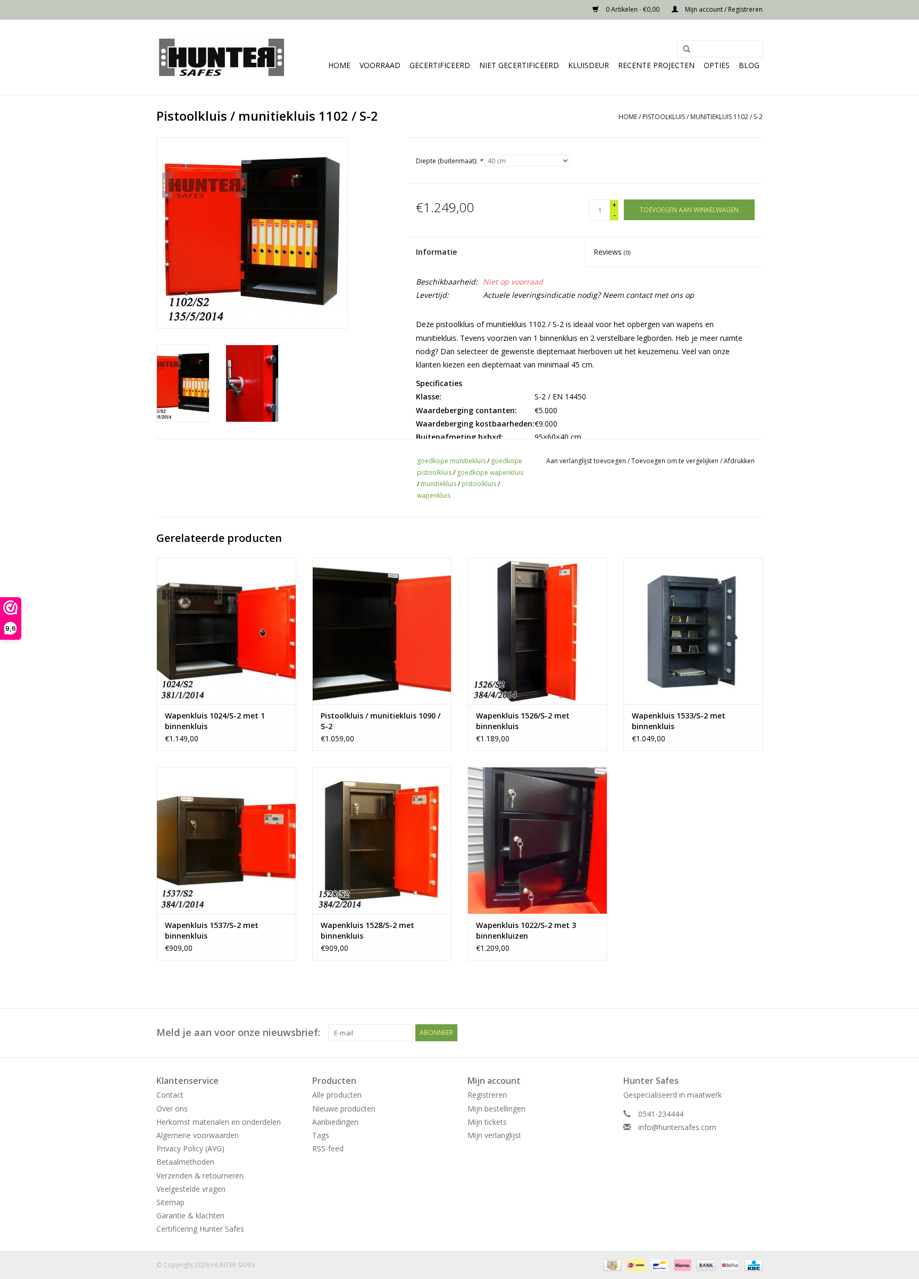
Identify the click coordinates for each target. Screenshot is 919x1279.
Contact (169, 1095)
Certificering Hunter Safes (200, 1229)
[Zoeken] (683, 49)
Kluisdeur (588, 65)
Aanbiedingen (335, 1122)
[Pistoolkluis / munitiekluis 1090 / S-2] (382, 631)
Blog (749, 65)
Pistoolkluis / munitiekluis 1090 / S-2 (380, 720)
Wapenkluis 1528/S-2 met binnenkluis (367, 930)
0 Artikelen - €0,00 (632, 9)
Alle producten (337, 1095)
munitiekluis (438, 483)
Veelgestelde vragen (190, 1189)
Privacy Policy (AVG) (190, 1148)
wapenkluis (433, 495)
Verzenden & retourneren (200, 1176)
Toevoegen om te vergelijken (675, 460)
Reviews (612, 252)
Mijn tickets (487, 1122)
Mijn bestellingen (496, 1109)
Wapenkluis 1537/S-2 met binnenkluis (211, 930)
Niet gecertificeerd (519, 65)
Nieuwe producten (343, 1109)
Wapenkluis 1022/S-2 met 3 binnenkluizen (526, 930)
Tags (320, 1135)
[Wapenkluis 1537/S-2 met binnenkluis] (226, 840)
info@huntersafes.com (677, 1127)
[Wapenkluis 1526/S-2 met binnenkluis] (537, 631)
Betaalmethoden (185, 1162)
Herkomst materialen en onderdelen (218, 1122)
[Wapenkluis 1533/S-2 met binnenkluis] (693, 631)
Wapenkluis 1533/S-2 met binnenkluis (678, 720)
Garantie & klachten (190, 1215)
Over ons (172, 1109)
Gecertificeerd (440, 65)
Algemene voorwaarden (197, 1135)
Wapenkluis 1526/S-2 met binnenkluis (523, 720)
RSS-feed (328, 1148)
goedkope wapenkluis (490, 472)
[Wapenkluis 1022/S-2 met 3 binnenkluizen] (537, 840)
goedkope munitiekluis (451, 460)
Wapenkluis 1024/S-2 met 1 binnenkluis (215, 720)
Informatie (436, 252)
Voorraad (380, 65)
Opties (717, 65)
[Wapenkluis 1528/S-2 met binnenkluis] (382, 840)
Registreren (487, 1095)
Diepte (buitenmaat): (449, 160)
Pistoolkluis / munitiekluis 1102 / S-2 (702, 116)
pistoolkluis (479, 483)
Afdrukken (739, 460)
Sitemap (170, 1202)
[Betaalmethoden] (611, 1264)
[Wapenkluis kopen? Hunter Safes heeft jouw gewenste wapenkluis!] (221, 57)
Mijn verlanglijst (494, 1135)
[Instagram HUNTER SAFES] (754, 1032)
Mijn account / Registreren (723, 9)
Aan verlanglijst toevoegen (586, 460)
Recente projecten (656, 65)
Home (339, 65)
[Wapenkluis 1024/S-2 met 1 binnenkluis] (226, 631)
